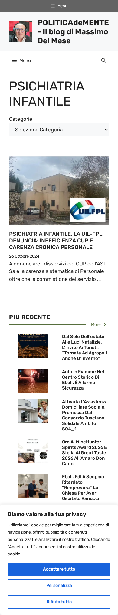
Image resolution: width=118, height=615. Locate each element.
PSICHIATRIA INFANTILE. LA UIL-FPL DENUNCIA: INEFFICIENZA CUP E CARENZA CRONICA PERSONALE (55, 240)
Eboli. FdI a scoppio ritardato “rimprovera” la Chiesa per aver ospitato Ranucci (83, 487)
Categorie (20, 119)
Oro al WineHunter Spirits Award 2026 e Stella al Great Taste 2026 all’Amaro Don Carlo (84, 452)
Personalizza (59, 585)
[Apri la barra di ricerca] (103, 60)
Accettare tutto (59, 569)
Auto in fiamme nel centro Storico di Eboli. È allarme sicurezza (83, 380)
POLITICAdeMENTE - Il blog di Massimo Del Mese (73, 31)
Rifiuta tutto (59, 601)
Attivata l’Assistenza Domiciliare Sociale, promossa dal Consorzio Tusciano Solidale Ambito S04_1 (85, 415)
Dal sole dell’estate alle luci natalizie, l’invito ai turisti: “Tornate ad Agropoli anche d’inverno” (84, 347)
